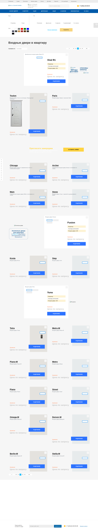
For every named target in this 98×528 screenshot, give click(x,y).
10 (73, 48)
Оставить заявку (73, 149)
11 (75, 48)
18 (86, 48)
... (71, 48)
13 (80, 48)
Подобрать (66, 29)
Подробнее (56, 81)
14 (82, 48)
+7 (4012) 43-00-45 (84, 6)
